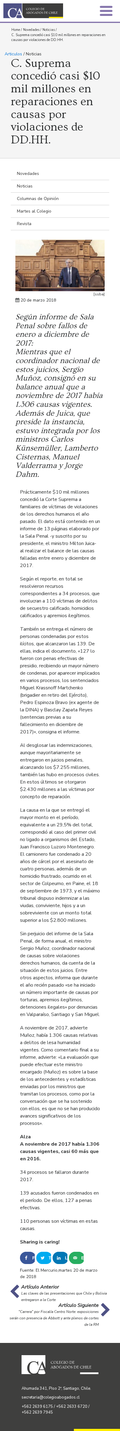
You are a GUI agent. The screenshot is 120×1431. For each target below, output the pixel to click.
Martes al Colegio (34, 211)
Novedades (31, 30)
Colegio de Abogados (33, 10)
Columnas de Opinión (38, 199)
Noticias (48, 30)
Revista (24, 224)
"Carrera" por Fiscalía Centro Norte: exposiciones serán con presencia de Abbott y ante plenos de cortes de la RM (54, 1318)
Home (15, 30)
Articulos (13, 54)
